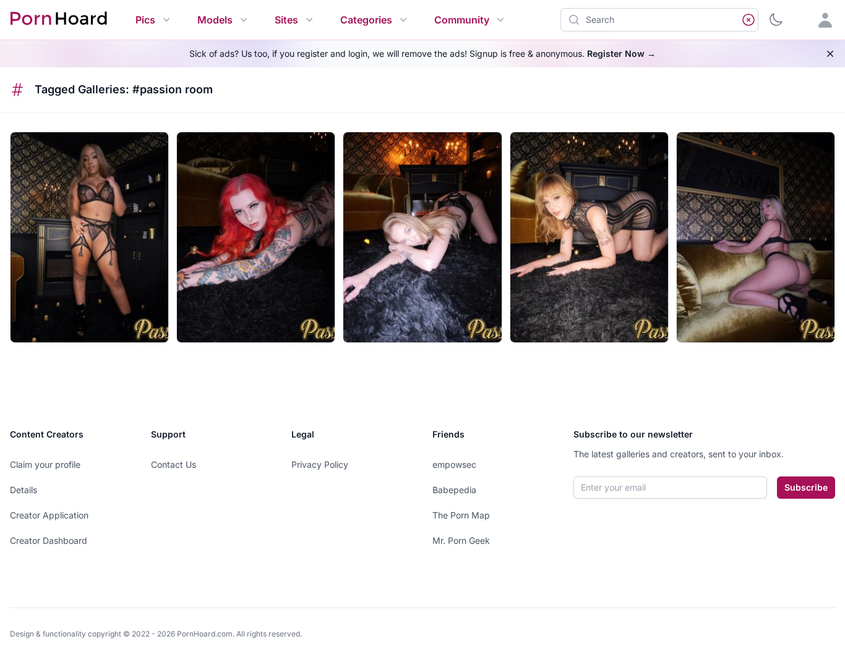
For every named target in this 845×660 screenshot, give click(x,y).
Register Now (621, 53)
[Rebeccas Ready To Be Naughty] (589, 237)
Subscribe (806, 487)
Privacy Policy (319, 464)
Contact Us (173, 464)
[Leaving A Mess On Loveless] (256, 237)
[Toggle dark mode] (775, 19)
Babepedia (454, 489)
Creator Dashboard (48, 540)
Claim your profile (45, 464)
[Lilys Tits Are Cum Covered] (89, 237)
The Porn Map (461, 515)
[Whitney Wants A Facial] (755, 237)
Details (23, 489)
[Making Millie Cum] (422, 237)
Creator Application (49, 515)
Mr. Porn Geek (461, 540)
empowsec (454, 464)
